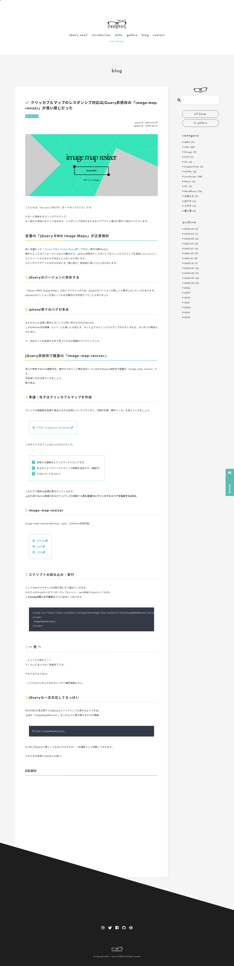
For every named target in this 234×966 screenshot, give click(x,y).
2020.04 (189, 283)
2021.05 (189, 244)
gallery (132, 35)
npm (39, 546)
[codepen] (131, 928)
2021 (187, 303)
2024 (187, 288)
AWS (187, 142)
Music (187, 181)
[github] (124, 928)
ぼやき (187, 201)
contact (159, 35)
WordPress (190, 191)
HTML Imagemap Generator (54, 427)
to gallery (200, 123)
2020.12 (189, 263)
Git (186, 162)
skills (119, 35)
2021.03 (189, 249)
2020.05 (189, 278)
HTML (188, 172)
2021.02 (189, 253)
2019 (187, 312)
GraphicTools (191, 167)
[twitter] (110, 928)
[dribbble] (103, 928)
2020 (187, 308)
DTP (186, 157)
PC (186, 186)
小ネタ (187, 206)
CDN (40, 552)
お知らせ (189, 196)
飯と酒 (187, 211)
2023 (187, 293)
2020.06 (189, 273)
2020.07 (189, 268)
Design (188, 152)
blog (145, 35)
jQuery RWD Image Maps (60, 249)
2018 (187, 317)
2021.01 (188, 258)
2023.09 (189, 234)
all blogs (200, 114)
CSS (186, 147)
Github (41, 540)
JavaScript (32, 116)
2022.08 (189, 239)
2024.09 (189, 229)
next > (99, 882)
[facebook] (117, 928)
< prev (84, 882)
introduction (101, 35)
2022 (187, 298)
